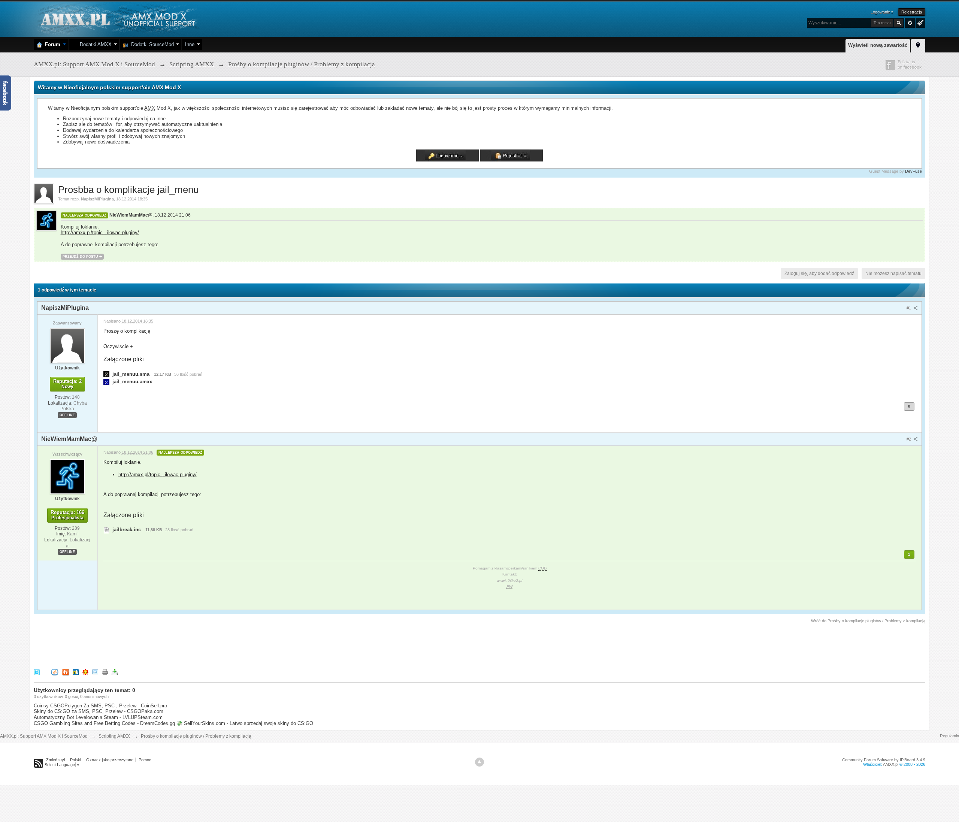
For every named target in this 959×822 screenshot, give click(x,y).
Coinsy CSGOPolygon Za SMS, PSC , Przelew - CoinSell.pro (100, 705)
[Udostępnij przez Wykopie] (54, 671)
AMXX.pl (890, 764)
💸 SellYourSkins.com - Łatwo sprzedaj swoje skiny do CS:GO (244, 723)
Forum (51, 44)
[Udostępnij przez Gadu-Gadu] (85, 671)
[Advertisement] (170, 645)
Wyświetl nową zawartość (877, 45)
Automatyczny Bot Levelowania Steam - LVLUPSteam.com (98, 717)
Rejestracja (911, 12)
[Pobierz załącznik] (106, 374)
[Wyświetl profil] (67, 345)
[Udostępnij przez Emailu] (95, 671)
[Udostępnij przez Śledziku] (76, 671)
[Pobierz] (115, 671)
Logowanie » (882, 12)
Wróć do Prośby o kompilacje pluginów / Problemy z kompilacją (868, 621)
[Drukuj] (105, 671)
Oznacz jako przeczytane (109, 760)
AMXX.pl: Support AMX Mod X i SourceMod (44, 736)
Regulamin (949, 736)
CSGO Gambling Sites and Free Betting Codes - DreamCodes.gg (104, 723)
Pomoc (145, 760)
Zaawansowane (910, 23)
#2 (909, 439)
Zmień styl (55, 760)
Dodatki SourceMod (151, 44)
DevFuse (913, 171)
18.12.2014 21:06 (173, 215)
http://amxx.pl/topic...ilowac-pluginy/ (100, 232)
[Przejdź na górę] (479, 762)
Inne (189, 44)
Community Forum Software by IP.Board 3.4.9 (883, 760)
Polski (75, 760)
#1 (909, 308)
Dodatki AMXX (94, 44)
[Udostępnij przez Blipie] (65, 671)
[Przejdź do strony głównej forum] (117, 18)
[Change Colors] (919, 22)
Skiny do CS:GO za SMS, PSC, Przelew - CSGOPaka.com (98, 711)
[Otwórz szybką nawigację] (918, 44)
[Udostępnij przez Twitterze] (37, 671)
